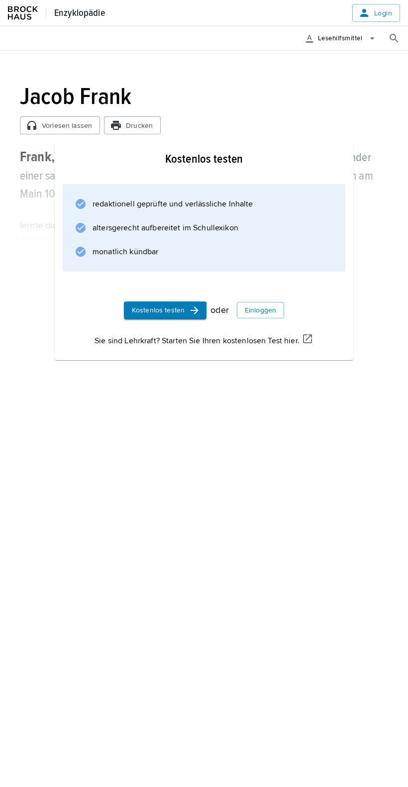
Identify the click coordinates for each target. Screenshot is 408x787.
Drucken (139, 125)
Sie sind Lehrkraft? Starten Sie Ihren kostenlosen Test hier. (197, 341)
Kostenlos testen (158, 310)
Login (383, 13)
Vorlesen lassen (67, 125)
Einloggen (260, 310)
